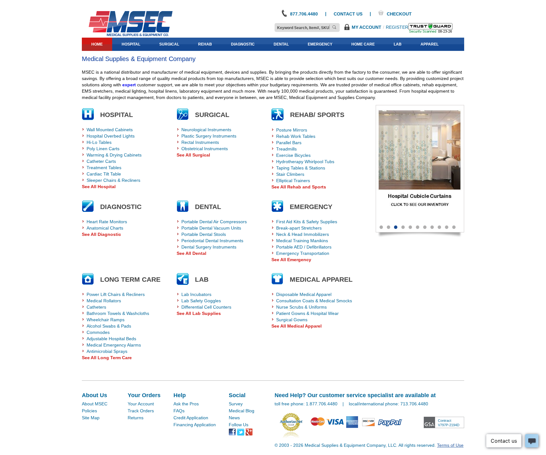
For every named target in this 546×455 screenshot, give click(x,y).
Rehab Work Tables (295, 136)
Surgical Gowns (291, 319)
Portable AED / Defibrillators (303, 246)
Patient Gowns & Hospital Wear (307, 313)
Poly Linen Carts (103, 148)
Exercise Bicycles (293, 155)
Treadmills (286, 148)
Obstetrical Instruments (204, 148)
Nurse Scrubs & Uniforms (301, 307)
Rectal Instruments (200, 142)
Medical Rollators (104, 300)
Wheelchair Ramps (105, 319)
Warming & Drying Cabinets (114, 154)
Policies (89, 410)
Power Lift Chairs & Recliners (116, 294)
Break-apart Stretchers (299, 228)
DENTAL (208, 206)
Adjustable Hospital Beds (111, 338)
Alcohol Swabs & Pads (109, 326)
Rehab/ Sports (317, 114)
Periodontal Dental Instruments (212, 240)
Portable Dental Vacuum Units (211, 228)
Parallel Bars (288, 142)
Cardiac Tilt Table (104, 173)
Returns (135, 417)
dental (281, 44)
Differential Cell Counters (206, 307)
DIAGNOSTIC (121, 206)
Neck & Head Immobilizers (302, 234)
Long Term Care (130, 279)
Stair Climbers (290, 174)
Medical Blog (241, 410)
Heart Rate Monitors (107, 221)
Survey (236, 403)
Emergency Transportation (302, 253)
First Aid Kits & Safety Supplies (306, 221)
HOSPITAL (116, 114)
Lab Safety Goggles (201, 300)
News (234, 417)
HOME (97, 44)
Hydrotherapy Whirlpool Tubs (305, 161)
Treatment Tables (104, 167)
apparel (430, 44)
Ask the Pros (186, 403)
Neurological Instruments (206, 129)
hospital (131, 44)
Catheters (96, 307)
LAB (202, 279)
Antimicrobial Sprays (107, 351)
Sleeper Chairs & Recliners (113, 180)
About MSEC (94, 403)
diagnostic (243, 44)
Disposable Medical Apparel (303, 294)
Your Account (141, 403)
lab (398, 44)
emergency (320, 44)
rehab (205, 44)
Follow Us (238, 424)
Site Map (91, 417)
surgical (169, 44)
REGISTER (397, 27)
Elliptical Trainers (293, 180)
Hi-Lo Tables (99, 142)
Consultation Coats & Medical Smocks (314, 300)
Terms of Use (450, 445)
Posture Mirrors (291, 129)
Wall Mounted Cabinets (110, 129)
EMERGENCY (311, 206)
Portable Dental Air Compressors (214, 221)
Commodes (98, 332)
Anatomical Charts (105, 228)
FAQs (179, 410)
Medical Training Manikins (302, 240)
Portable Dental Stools (203, 234)
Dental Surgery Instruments (208, 246)
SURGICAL (212, 114)
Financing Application (194, 424)
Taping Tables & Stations (300, 167)
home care (363, 44)
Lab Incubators (196, 294)
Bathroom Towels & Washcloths (118, 313)
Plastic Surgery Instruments (208, 135)
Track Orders (141, 410)
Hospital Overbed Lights (111, 135)
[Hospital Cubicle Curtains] (390, 162)
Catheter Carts (101, 161)
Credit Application (190, 417)
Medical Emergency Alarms (114, 344)
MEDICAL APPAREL (321, 279)
